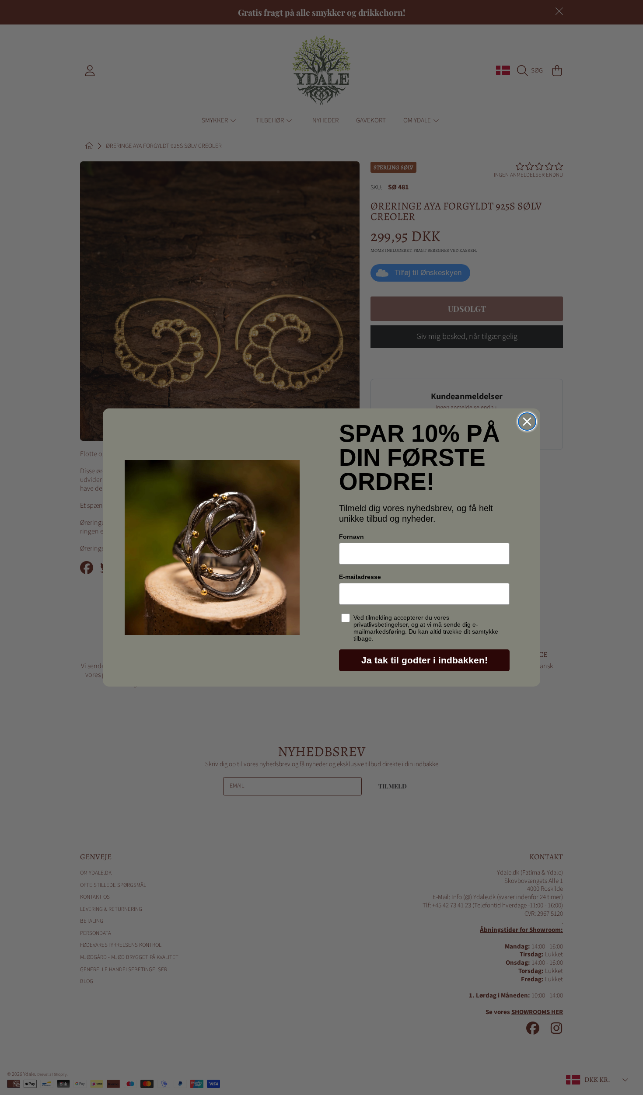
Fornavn (351, 536)
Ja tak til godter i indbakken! (424, 660)
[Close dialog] (527, 421)
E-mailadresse (360, 576)
